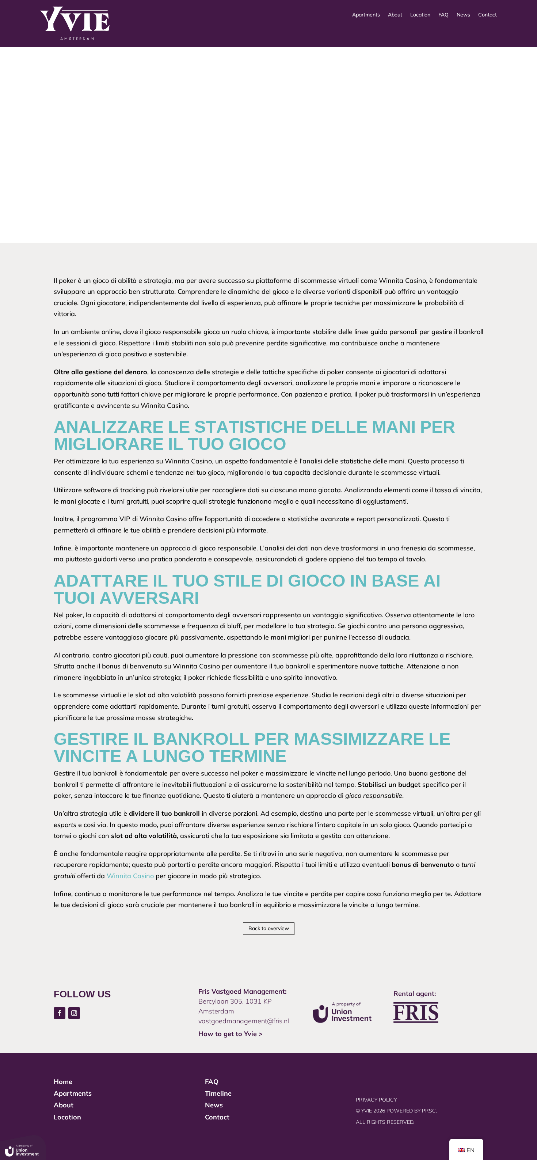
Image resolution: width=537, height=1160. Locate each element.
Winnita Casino (130, 876)
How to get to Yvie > (230, 1034)
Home (63, 1081)
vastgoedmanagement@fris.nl (243, 1021)
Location (420, 15)
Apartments (366, 15)
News (463, 15)
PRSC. (430, 1110)
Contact (487, 15)
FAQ (443, 15)
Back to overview (268, 928)
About (395, 15)
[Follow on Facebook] (59, 1013)
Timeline (218, 1093)
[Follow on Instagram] (74, 1013)
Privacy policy (376, 1099)
